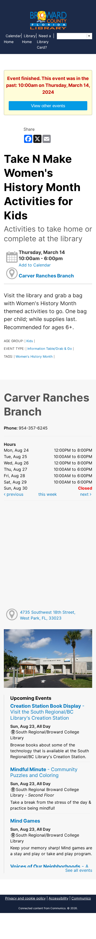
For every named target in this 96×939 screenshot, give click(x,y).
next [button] (85, 494)
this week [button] (47, 494)
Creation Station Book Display (47, 712)
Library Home (29, 39)
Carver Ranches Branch (46, 276)
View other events (48, 105)
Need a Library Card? (44, 42)
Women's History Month (34, 356)
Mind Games (25, 821)
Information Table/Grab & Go (49, 349)
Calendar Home (12, 39)
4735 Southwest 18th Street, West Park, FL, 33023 (47, 615)
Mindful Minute (44, 772)
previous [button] (14, 494)
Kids (29, 341)
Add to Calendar (35, 264)
